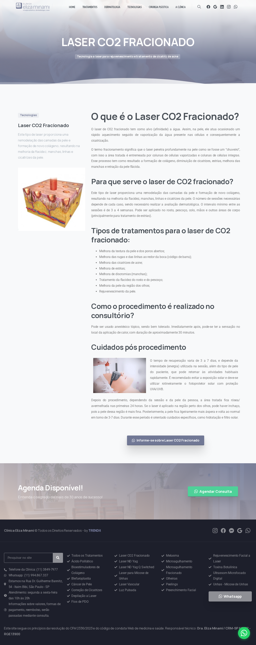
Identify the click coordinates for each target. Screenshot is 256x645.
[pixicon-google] (240, 530)
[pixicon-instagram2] (215, 530)
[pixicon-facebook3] (223, 530)
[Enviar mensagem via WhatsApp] (244, 633)
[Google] (215, 7)
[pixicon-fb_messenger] (231, 530)
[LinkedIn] (222, 7)
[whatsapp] (248, 530)
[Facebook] (208, 7)
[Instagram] (228, 7)
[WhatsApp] (235, 7)
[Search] (199, 7)
